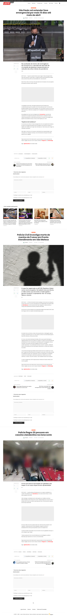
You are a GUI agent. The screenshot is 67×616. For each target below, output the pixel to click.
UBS (25, 376)
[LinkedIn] (17, 68)
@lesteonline (27, 143)
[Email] (52, 158)
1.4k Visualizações (41, 242)
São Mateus (25, 305)
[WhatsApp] (14, 68)
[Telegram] (16, 72)
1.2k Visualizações (41, 437)
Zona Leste (29, 376)
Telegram (44, 140)
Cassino (20, 551)
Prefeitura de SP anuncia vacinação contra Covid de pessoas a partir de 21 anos (55, 221)
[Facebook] (14, 65)
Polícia (24, 551)
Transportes (6, 217)
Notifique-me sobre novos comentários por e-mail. (23, 195)
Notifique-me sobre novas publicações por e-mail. (23, 197)
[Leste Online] (8, 3)
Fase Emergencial (27, 153)
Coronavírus (42, 114)
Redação (26, 242)
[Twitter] (17, 65)
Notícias (33, 232)
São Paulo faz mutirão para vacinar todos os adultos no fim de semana (40, 221)
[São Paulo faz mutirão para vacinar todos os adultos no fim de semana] (41, 214)
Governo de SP (34, 153)
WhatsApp (50, 140)
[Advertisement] (37, 94)
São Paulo (34, 551)
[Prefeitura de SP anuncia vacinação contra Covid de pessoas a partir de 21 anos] (57, 214)
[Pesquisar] (63, 3)
